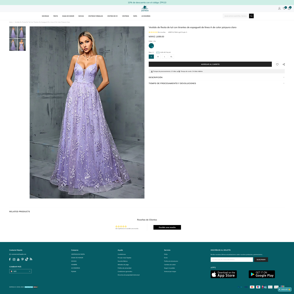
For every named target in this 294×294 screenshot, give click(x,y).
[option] (87, 112)
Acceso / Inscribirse (279, 9)
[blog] (31, 259)
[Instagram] (14, 259)
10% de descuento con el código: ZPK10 (147, 2)
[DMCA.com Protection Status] (31, 287)
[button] (153, 32)
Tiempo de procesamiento (161, 71)
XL (171, 56)
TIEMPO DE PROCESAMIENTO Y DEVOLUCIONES (172, 83)
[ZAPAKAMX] (145, 8)
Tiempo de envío (186, 71)
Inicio (11, 22)
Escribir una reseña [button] (167, 227)
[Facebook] (10, 259)
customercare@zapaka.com (18, 254)
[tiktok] (27, 259)
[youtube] (18, 259)
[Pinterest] (22, 259)
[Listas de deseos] (277, 64)
